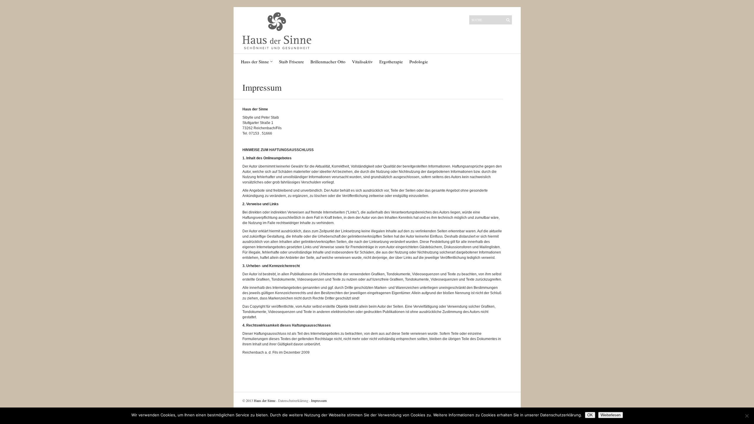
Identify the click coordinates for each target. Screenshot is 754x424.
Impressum (319, 400)
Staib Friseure (291, 61)
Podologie (418, 61)
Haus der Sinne (255, 61)
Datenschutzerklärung (293, 400)
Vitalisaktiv (362, 61)
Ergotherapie (391, 61)
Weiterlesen (611, 415)
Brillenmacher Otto (327, 61)
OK (590, 415)
